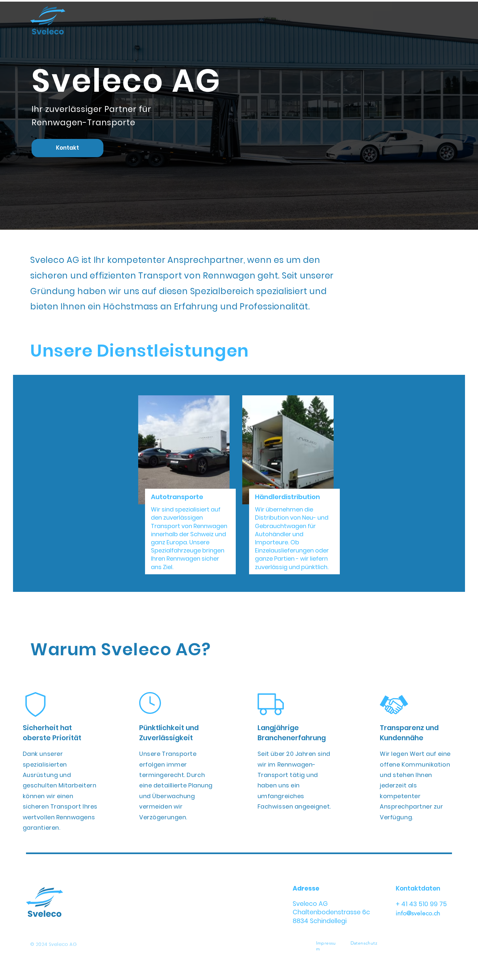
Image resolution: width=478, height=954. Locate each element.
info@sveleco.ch (418, 913)
